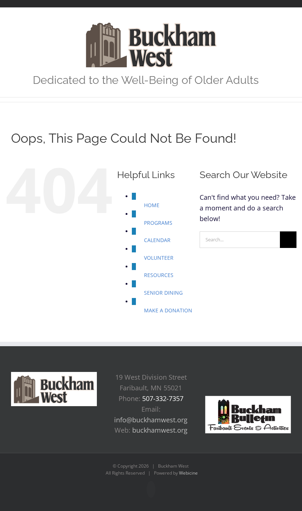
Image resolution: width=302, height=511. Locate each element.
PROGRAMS (158, 222)
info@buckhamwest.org (150, 419)
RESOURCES (158, 275)
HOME (151, 205)
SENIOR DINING (163, 292)
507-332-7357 (162, 398)
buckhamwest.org (159, 430)
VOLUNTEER (158, 257)
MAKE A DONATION (168, 310)
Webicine (188, 473)
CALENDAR (157, 240)
